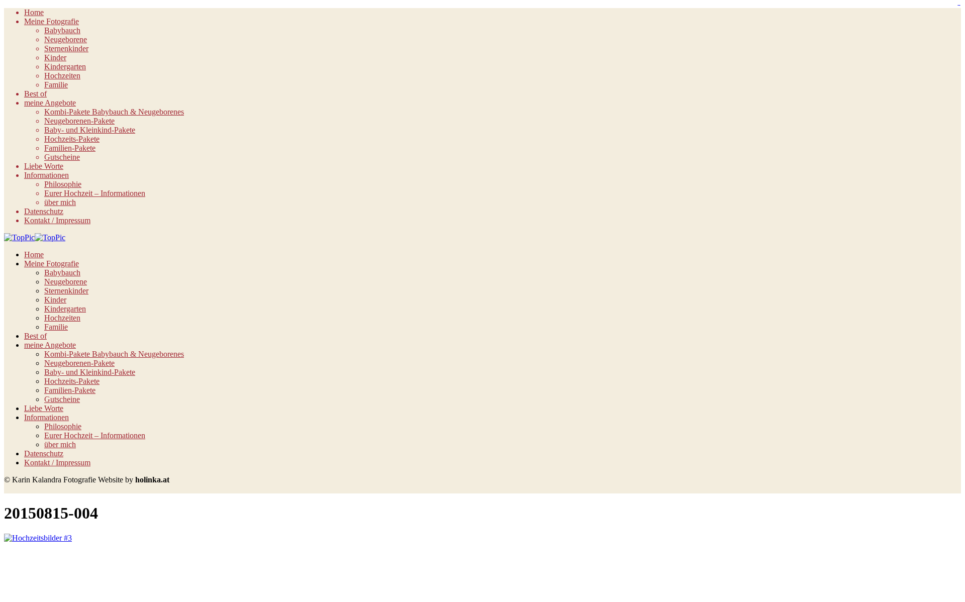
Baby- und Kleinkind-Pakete (89, 130)
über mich (60, 202)
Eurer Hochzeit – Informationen (94, 193)
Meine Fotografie (51, 21)
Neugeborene (65, 39)
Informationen (46, 175)
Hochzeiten (62, 75)
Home (34, 12)
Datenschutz (43, 211)
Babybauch (62, 30)
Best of (35, 93)
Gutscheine (62, 157)
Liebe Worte (43, 166)
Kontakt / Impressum (57, 220)
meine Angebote (50, 102)
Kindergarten (65, 66)
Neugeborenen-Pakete (79, 121)
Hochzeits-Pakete (72, 139)
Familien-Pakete (69, 148)
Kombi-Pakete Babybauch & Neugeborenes (114, 112)
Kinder (55, 57)
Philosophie (62, 184)
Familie (56, 84)
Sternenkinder (66, 48)
